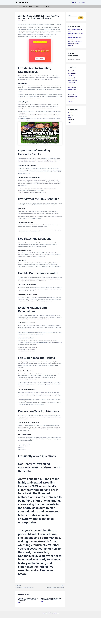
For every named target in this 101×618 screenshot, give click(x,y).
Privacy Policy (73, 2)
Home (17, 6)
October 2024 (71, 94)
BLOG (47, 6)
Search (69, 15)
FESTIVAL (36, 6)
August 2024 (71, 99)
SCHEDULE (24, 6)
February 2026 (72, 73)
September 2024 (72, 96)
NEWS (42, 6)
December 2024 (72, 89)
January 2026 (71, 75)
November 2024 (72, 92)
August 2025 (71, 82)
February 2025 (72, 87)
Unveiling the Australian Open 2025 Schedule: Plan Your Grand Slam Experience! (28, 599)
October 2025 (71, 77)
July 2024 (70, 101)
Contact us (82, 2)
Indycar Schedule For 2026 (75, 41)
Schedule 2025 (22, 2)
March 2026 (71, 70)
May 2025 (70, 85)
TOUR (30, 6)
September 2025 (72, 80)
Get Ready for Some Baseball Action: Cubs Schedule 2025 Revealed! (51, 599)
